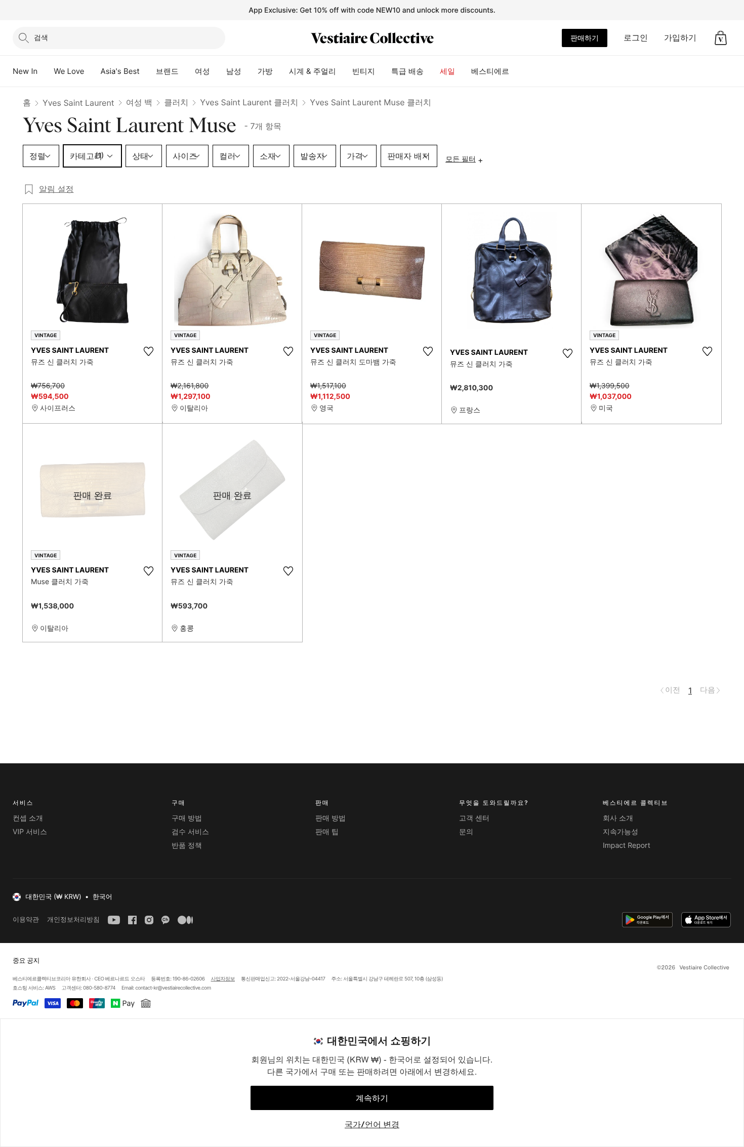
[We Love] (93, 71)
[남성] (249, 71)
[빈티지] (383, 71)
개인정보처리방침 (73, 919)
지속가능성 (620, 832)
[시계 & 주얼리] (344, 71)
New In (25, 71)
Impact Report (626, 845)
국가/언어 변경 (372, 1124)
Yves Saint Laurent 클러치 (249, 102)
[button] (721, 38)
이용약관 (26, 919)
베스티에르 (490, 71)
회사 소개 (618, 818)
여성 (202, 71)
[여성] (218, 71)
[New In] (46, 71)
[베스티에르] (517, 71)
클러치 (176, 102)
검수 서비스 (190, 832)
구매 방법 (187, 818)
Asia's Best (120, 71)
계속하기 (372, 1098)
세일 (447, 71)
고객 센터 (474, 818)
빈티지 (363, 71)
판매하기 (584, 37)
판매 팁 (327, 832)
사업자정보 (223, 979)
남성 (233, 71)
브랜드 (167, 71)
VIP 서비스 (30, 832)
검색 (41, 37)
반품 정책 (187, 845)
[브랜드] (187, 71)
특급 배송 (407, 71)
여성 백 (139, 102)
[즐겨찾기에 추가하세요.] (148, 351)
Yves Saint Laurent (78, 103)
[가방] (281, 71)
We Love (69, 71)
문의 (466, 832)
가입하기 (680, 37)
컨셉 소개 (28, 818)
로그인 (636, 37)
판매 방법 (330, 818)
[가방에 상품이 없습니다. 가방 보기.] (721, 38)
